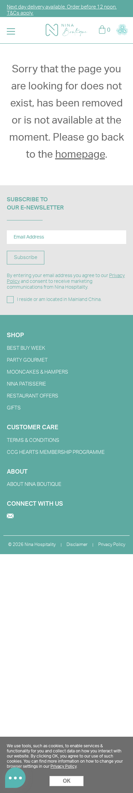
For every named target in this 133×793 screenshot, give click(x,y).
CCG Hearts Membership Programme (56, 452)
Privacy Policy (111, 545)
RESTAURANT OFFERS (32, 396)
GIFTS (14, 407)
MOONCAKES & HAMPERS (37, 372)
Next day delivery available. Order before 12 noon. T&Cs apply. (62, 10)
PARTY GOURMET (27, 360)
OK (67, 781)
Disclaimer (76, 545)
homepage (80, 154)
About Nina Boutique (34, 484)
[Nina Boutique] (66, 27)
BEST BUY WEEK (26, 348)
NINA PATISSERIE (26, 384)
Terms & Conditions (33, 440)
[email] (10, 516)
